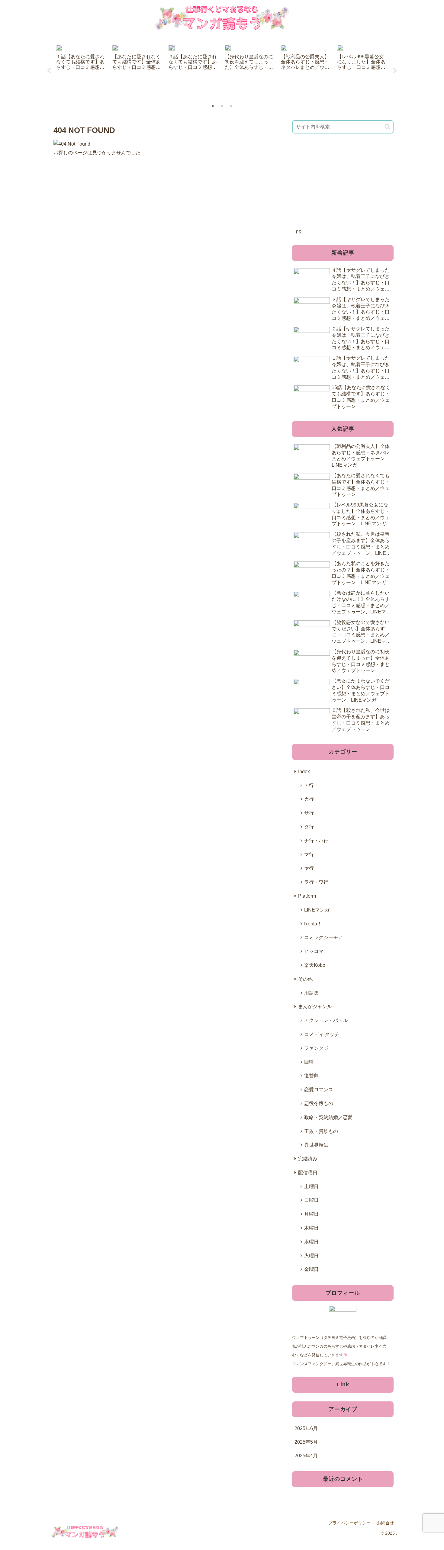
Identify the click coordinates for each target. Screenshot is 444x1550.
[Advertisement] (343, 185)
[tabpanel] (81, 69)
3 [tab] (231, 106)
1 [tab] (213, 106)
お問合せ (385, 1522)
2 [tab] (222, 106)
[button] (387, 126)
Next (395, 71)
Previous (49, 71)
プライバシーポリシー (349, 1522)
